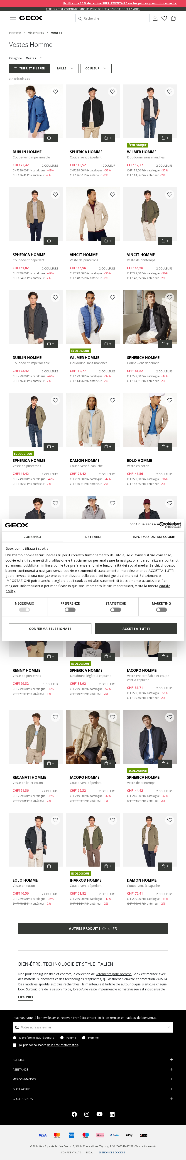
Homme (93, 1038)
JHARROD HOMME (85, 880)
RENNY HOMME (26, 670)
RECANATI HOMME (29, 777)
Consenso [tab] (32, 536)
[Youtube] (99, 1115)
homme (15, 33)
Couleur (92, 68)
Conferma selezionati (50, 628)
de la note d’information (62, 1045)
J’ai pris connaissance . (49, 1045)
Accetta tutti (136, 628)
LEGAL (89, 1152)
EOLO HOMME (139, 460)
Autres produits (93, 928)
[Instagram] (86, 1115)
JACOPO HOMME (142, 670)
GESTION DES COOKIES (111, 1152)
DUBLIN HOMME (27, 151)
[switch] (70, 610)
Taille (61, 68)
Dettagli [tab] (93, 536)
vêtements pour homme (114, 974)
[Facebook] (74, 1115)
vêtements (36, 33)
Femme (71, 1038)
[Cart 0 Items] (173, 20)
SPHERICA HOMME (86, 151)
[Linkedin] (112, 1115)
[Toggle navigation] (12, 18)
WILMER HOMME (141, 151)
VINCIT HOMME (84, 254)
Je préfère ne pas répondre (36, 1038)
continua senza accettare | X (155, 524)
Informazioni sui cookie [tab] (154, 536)
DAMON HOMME (84, 460)
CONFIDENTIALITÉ (71, 1152)
